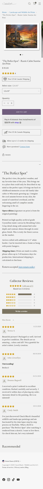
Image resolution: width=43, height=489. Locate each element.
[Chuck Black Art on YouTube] (17, 479)
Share (8, 155)
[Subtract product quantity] (4, 103)
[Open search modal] (29, 3)
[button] (8, 73)
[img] (8, 327)
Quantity (6, 98)
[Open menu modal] (39, 3)
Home (4, 12)
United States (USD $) (12, 461)
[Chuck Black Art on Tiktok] (13, 479)
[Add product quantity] (11, 103)
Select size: (10, 86)
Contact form (25, 147)
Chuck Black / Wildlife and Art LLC (26, 465)
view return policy (27, 266)
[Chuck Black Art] (9, 3)
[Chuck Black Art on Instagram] (8, 479)
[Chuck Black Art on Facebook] (3, 479)
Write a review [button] (21, 311)
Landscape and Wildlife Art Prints (22, 12)
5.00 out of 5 (27, 286)
